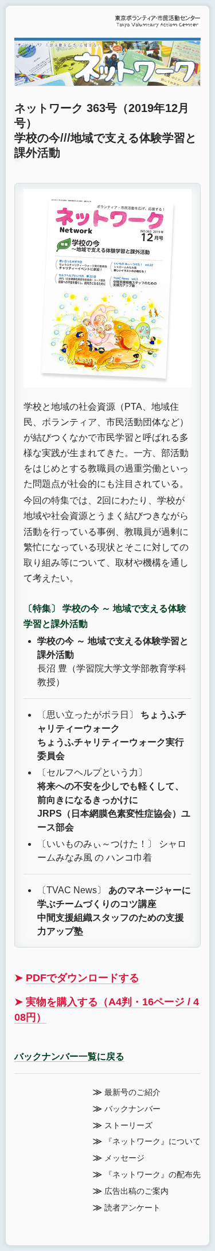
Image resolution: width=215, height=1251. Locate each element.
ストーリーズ (128, 1125)
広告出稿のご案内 (136, 1191)
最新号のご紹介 (132, 1092)
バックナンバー (132, 1109)
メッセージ (124, 1158)
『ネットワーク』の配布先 (152, 1174)
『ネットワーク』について (152, 1141)
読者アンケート (132, 1208)
